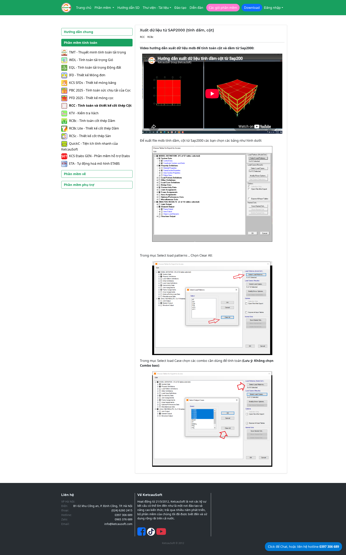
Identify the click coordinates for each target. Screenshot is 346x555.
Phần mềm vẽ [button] (75, 174)
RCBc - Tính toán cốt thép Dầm (92, 120)
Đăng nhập (272, 7)
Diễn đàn (196, 7)
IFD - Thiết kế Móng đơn (87, 75)
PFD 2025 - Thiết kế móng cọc (91, 98)
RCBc (150, 37)
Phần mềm (103, 7)
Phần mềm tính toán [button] (80, 42)
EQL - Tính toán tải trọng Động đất (95, 67)
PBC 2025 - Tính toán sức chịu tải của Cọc (100, 90)
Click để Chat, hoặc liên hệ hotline (303, 546)
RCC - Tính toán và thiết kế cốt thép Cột (100, 105)
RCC (142, 37)
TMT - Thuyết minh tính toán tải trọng (97, 52)
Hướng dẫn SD (128, 7)
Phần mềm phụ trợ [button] (79, 185)
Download (252, 7)
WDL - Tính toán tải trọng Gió (91, 60)
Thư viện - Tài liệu (156, 7)
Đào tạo (180, 7)
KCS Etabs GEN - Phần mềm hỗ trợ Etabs (99, 156)
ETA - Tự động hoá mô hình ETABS (94, 163)
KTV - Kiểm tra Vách (84, 113)
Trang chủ (83, 7)
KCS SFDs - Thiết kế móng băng (92, 82)
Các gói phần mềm (223, 7)
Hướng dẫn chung (78, 32)
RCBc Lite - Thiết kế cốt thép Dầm (94, 128)
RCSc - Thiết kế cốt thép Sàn (90, 136)
